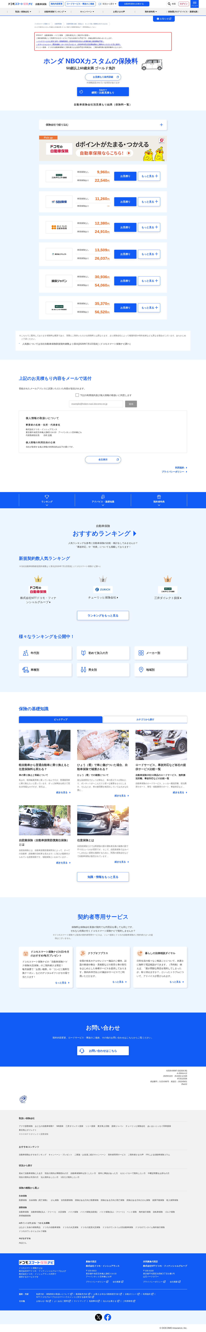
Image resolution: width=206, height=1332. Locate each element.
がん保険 (55, 1200)
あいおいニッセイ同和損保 (159, 1126)
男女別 (92, 669)
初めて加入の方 (98, 652)
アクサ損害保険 (26, 1126)
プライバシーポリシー (173, 472)
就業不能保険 (158, 1200)
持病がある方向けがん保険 (138, 1200)
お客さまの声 (119, 11)
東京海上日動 (103, 1126)
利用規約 (179, 467)
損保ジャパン (117, 1126)
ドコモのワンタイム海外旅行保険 (150, 1227)
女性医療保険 (67, 1200)
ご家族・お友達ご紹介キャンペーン (90, 1155)
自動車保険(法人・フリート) (43, 1212)
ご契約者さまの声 (136, 1155)
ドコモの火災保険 (70, 1227)
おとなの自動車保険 (44, 1126)
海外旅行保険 (145, 1212)
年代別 (35, 652)
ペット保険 (132, 1212)
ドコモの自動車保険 (51, 1227)
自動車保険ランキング (54, 11)
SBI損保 (59, 1126)
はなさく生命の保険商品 (29, 1227)
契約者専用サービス (117, 1155)
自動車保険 (24, 1212)
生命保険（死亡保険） (39, 1200)
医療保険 (23, 1200)
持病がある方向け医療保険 (87, 1200)
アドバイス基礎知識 (103, 501)
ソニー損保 (90, 1126)
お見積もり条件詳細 (103, 77)
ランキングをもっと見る (103, 615)
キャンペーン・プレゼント (60, 1155)
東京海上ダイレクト (28, 1130)
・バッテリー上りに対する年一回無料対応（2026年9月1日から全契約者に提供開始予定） (70, 41)
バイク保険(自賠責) (88, 1212)
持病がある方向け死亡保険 (112, 1200)
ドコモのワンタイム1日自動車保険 (117, 1227)
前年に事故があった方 (108, 1173)
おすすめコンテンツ (29, 1147)
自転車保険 (158, 1212)
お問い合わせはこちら (103, 1050)
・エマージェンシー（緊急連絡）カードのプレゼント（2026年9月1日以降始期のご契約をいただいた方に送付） (78, 44)
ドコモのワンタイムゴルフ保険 (32, 1231)
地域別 (150, 669)
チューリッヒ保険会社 (135, 1126)
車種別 (35, 669)
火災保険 (62, 1212)
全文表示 (103, 459)
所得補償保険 (25, 1216)
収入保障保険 (172, 1200)
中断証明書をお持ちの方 (158, 1173)
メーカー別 (153, 652)
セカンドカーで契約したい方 (133, 1173)
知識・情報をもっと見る (103, 876)
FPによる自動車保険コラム (158, 1155)
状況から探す (25, 1165)
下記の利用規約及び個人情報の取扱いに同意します (106, 395)
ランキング (47, 501)
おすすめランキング (102, 533)
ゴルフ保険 (170, 1212)
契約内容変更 (57, 4)
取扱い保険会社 (27, 1118)
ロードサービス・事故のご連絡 (80, 4)
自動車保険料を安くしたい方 (83, 1173)
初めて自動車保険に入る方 (30, 1173)
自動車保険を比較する (134, 4)
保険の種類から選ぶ (29, 1188)
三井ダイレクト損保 (74, 1126)
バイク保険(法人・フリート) (112, 1212)
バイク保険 (73, 1212)
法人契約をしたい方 (49, 1177)
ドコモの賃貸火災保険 (90, 1227)
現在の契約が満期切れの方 (56, 1173)
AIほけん (23, 1243)
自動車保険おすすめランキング (32, 1155)
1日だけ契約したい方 (70, 1177)
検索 (174, 4)
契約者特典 (159, 501)
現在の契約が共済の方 (29, 1177)
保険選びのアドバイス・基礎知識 (182, 11)
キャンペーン (86, 11)
